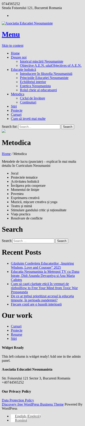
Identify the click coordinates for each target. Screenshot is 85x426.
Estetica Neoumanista (35, 86)
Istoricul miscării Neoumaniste (41, 61)
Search (7, 241)
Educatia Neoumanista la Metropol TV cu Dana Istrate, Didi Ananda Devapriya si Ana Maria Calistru (45, 276)
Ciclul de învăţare (32, 98)
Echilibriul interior (33, 82)
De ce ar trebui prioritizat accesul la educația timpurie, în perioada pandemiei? (42, 298)
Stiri (14, 106)
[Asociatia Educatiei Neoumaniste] (42, 23)
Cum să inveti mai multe (28, 119)
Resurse (16, 334)
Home (15, 53)
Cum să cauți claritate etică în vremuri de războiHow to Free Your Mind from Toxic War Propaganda (44, 288)
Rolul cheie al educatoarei (38, 90)
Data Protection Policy (18, 400)
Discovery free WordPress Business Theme (33, 404)
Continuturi (28, 102)
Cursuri (16, 114)
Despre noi (19, 57)
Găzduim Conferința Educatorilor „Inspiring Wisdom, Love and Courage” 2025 (42, 265)
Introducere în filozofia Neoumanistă (46, 74)
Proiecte (16, 110)
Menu (11, 34)
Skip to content (12, 45)
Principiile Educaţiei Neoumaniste (44, 78)
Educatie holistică (23, 69)
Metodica (17, 94)
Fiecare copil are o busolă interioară (36, 304)
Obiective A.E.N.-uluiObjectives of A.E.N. (51, 65)
